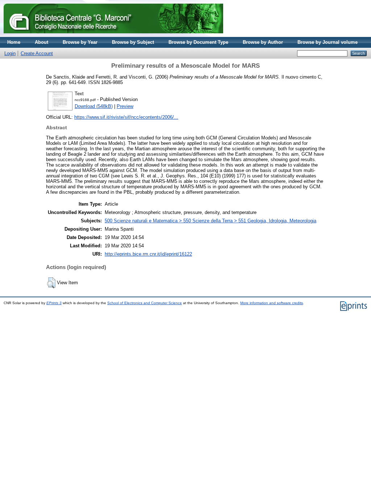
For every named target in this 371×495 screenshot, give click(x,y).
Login (10, 53)
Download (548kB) (94, 106)
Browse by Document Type (198, 42)
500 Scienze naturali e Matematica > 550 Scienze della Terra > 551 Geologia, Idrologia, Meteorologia (210, 220)
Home (13, 42)
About (41, 42)
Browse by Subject (133, 42)
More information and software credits (271, 303)
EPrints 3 (54, 303)
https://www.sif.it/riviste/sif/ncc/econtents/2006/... (126, 117)
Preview (125, 106)
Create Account (37, 53)
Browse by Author (263, 42)
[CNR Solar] (113, 35)
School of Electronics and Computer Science (144, 303)
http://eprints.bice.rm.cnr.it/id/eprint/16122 (148, 254)
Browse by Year (80, 42)
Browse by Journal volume (327, 42)
